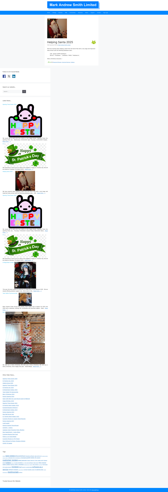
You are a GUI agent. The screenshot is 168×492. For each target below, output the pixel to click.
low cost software (29, 462)
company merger (45, 456)
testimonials (13, 472)
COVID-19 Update (7, 443)
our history (40, 464)
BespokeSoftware (20, 456)
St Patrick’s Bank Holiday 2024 (11, 405)
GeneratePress (95, 490)
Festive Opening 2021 (8, 421)
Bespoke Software (57, 62)
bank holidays (11, 456)
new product (35, 464)
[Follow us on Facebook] (4, 76)
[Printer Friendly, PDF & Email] (49, 62)
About (86, 12)
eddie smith (40, 460)
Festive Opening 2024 (8, 396)
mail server (35, 462)
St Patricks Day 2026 (8, 381)
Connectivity (72, 12)
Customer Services (66, 62)
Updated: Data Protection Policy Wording (13, 430)
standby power (31, 469)
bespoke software (30, 456)
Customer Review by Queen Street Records (14, 418)
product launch (7, 467)
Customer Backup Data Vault (10, 434)
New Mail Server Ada (8, 414)
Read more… (7, 141)
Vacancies (80, 12)
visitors (20, 472)
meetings (12, 464)
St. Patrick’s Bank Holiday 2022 (11, 416)
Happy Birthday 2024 (8, 401)
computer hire (11, 457)
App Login (105, 12)
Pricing (54, 12)
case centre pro (38, 456)
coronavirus (18, 457)
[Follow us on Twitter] (9, 76)
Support (92, 12)
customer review (10, 460)
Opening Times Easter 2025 (10, 385)
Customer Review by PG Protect (11, 439)
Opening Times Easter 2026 (10, 378)
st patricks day (39, 469)
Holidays (73, 62)
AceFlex (4, 456)
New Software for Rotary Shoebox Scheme (14, 441)
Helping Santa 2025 (8, 383)
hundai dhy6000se (18, 462)
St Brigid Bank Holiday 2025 (10, 389)
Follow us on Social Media (9, 436)
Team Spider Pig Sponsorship (10, 392)
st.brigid (26, 469)
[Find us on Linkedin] (13, 76)
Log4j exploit (6, 423)
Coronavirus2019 (25, 457)
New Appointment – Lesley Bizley (11, 432)
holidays (8, 462)
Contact (99, 12)
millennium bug (26, 464)
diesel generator (22, 460)
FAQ (66, 12)
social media (29, 467)
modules (30, 464)
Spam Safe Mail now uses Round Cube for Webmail (16, 398)
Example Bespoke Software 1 (10, 407)
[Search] (24, 91)
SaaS (20, 467)
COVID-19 (33, 457)
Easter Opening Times (32, 460)
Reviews (60, 12)
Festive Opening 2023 (8, 412)
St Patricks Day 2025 (8, 387)
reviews (15, 467)
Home (48, 12)
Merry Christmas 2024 (8, 394)
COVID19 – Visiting (7, 427)
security (24, 467)
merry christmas (19, 464)
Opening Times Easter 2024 (10, 403)
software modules (13, 469)
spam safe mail (20, 469)
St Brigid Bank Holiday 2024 (10, 410)
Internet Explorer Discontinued (11, 425)
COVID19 (38, 457)
